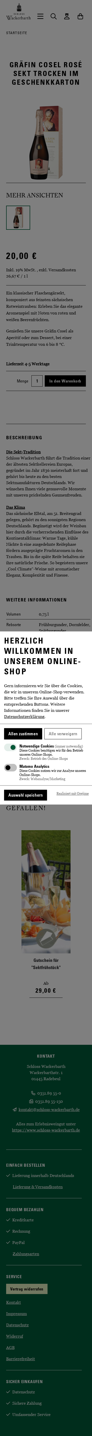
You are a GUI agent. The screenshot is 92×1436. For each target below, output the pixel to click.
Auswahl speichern (25, 795)
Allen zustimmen (23, 733)
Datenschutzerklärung (24, 716)
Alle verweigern (63, 733)
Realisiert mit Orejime (72, 794)
